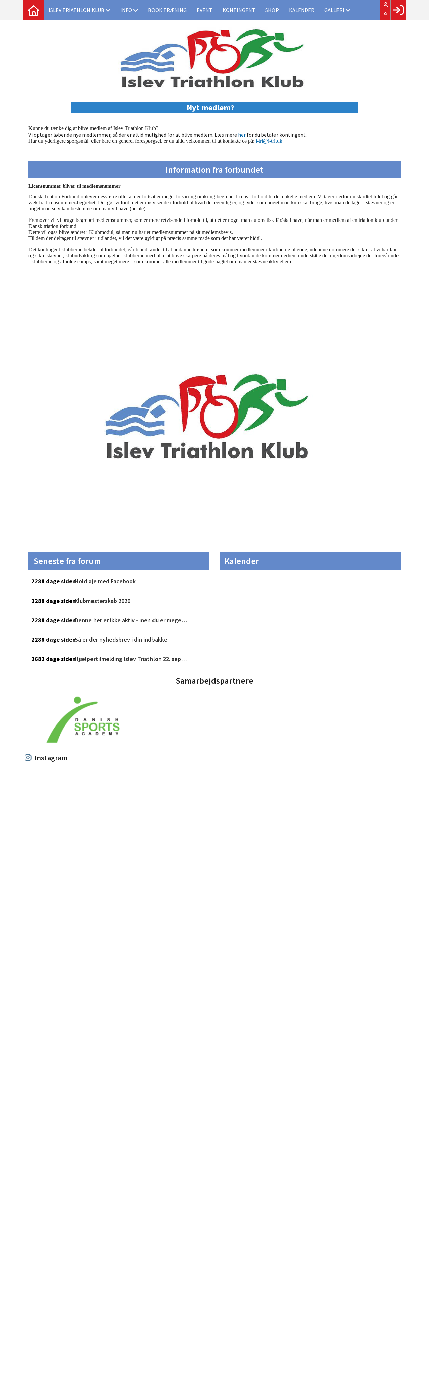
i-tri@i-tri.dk (269, 141)
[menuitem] (33, 10)
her (242, 134)
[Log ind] (398, 10)
